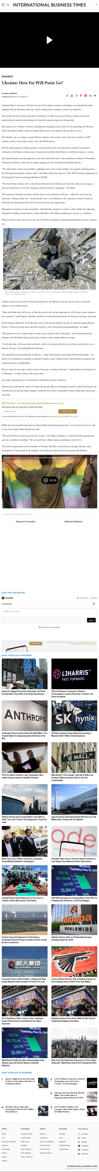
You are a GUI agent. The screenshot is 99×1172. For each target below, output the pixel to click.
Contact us (44, 1138)
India (60, 1138)
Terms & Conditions (47, 1142)
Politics (4, 1153)
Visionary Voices (27, 1134)
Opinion (4, 1161)
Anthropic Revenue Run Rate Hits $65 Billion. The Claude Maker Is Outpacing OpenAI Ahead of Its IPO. (24, 736)
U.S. (3, 1138)
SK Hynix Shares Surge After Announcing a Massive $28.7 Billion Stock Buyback (19, 1109)
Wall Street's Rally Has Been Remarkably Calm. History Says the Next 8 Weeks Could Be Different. (23, 1063)
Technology (6, 1149)
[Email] (90, 95)
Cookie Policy (45, 1149)
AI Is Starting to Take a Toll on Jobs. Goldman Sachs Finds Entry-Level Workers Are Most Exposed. (22, 1021)
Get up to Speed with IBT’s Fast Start (83, 642)
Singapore (62, 1142)
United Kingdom (64, 1145)
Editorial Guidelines (73, 522)
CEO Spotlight (26, 1153)
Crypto (4, 1157)
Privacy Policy (73, 416)
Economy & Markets (9, 1142)
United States (64, 1149)
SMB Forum (25, 1142)
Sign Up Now (36, 643)
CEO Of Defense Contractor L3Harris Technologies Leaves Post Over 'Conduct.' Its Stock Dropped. (72, 694)
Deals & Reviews (27, 1157)
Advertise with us (46, 1153)
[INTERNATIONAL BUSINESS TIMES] (49, 5)
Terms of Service (58, 416)
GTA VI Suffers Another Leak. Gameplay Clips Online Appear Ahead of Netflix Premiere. (69, 1109)
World (4, 1134)
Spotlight (24, 1145)
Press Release (26, 1149)
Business (5, 1145)
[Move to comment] (95, 95)
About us (43, 1134)
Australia (62, 1134)
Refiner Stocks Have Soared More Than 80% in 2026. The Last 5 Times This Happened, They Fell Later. (24, 819)
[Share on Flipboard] (81, 95)
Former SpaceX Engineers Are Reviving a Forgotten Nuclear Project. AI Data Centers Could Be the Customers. (24, 940)
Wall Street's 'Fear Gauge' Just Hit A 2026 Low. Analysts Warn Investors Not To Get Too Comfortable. (72, 777)
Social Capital (26, 1138)
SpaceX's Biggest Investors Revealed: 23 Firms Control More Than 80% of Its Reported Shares (20, 1081)
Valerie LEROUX (10, 93)
